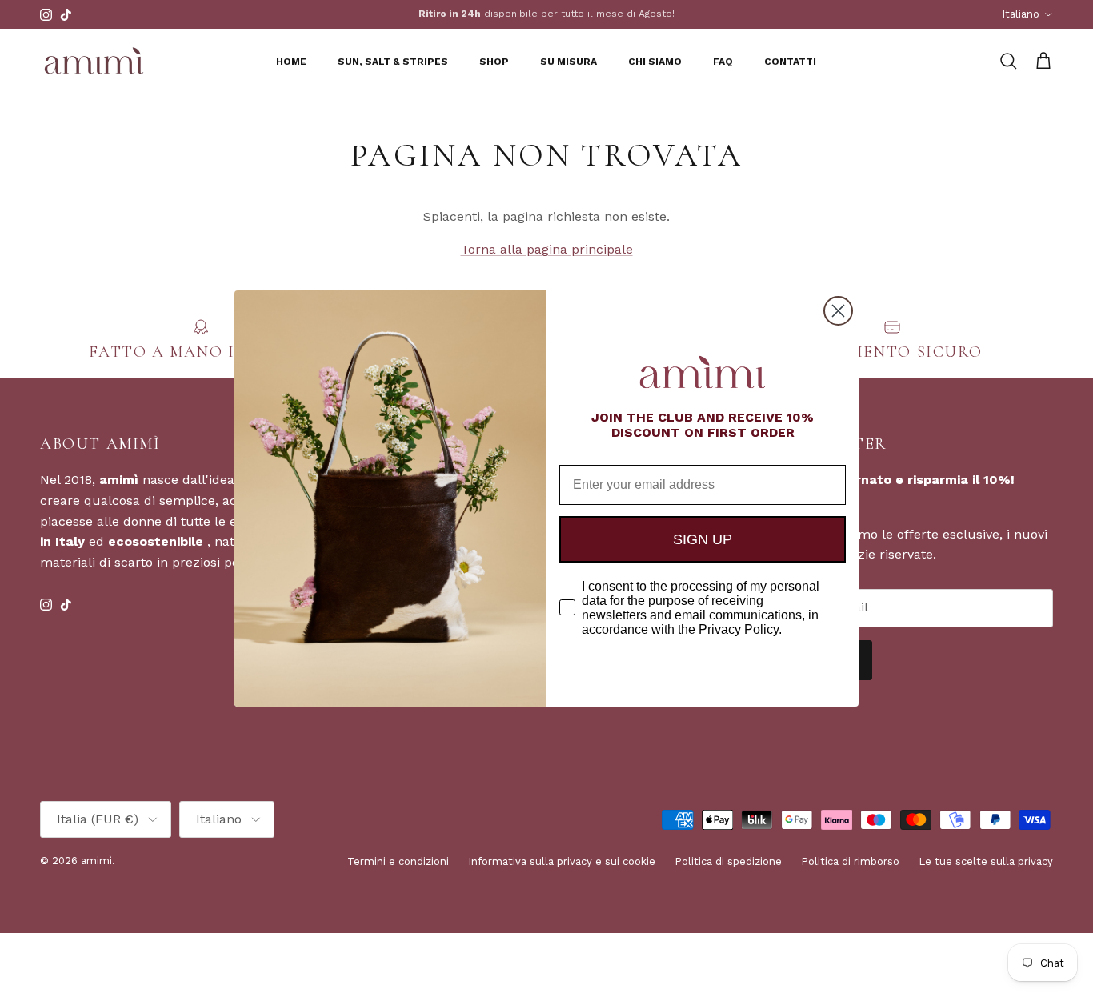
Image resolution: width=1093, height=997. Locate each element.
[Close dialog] (838, 311)
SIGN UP (702, 539)
